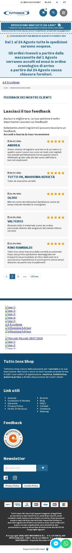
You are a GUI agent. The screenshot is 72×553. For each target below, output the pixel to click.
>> (24, 276)
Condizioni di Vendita (19, 400)
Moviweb (40, 549)
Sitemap (44, 411)
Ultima (35, 276)
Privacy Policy (15, 406)
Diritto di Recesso (17, 408)
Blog (48, 2)
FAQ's (43, 403)
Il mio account (31, 2)
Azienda (12, 398)
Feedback (45, 408)
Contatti (44, 406)
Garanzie (12, 403)
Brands (44, 398)
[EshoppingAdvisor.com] (13, 447)
